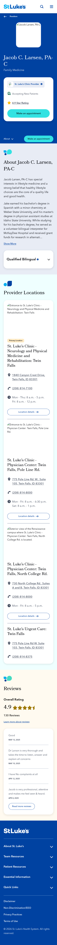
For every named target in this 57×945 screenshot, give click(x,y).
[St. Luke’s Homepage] (16, 830)
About (7, 139)
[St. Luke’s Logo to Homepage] (15, 7)
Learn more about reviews (16, 722)
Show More (10, 244)
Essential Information (17, 877)
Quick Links (11, 887)
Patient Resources (15, 866)
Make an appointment (28, 113)
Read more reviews (21, 806)
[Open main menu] (50, 6)
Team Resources (14, 856)
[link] (18, 102)
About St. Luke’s (14, 846)
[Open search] (42, 6)
